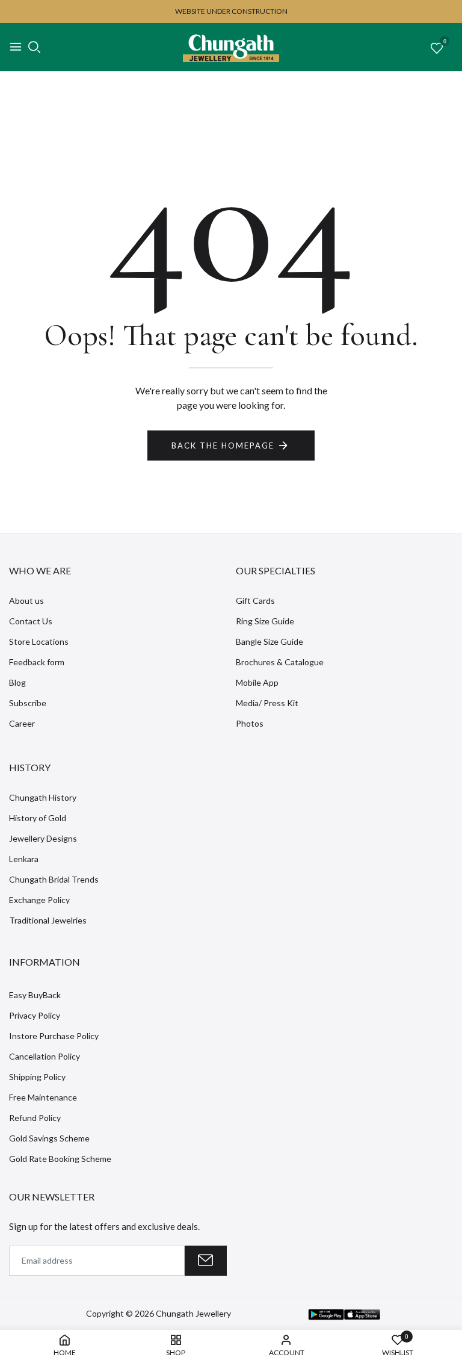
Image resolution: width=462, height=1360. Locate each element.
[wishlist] (437, 49)
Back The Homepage (222, 445)
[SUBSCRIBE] (206, 1261)
